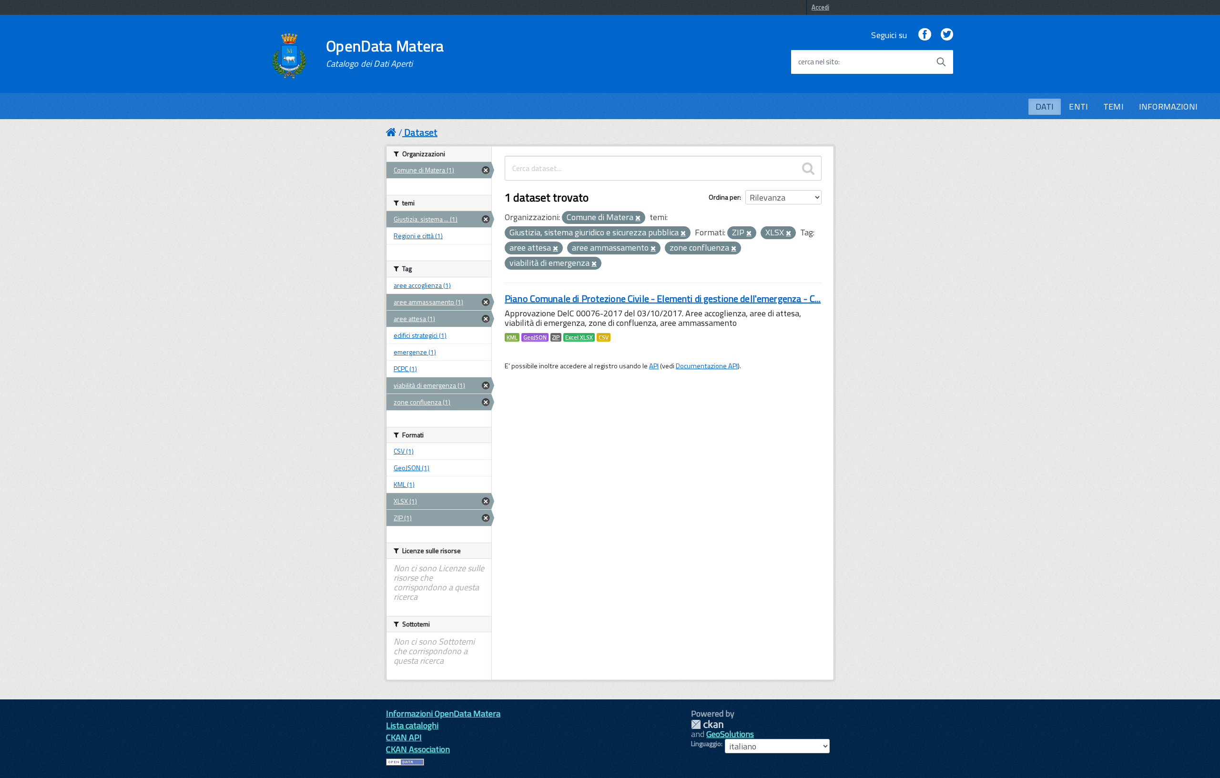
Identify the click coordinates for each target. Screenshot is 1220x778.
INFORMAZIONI (1168, 106)
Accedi (820, 7)
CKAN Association (418, 749)
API (654, 366)
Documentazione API (707, 366)
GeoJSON (535, 337)
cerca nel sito (818, 62)
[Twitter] (947, 35)
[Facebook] (924, 35)
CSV (604, 337)
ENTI (1078, 106)
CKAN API (404, 737)
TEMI (1113, 106)
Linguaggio (706, 743)
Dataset (420, 132)
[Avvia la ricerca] (941, 62)
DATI (1045, 106)
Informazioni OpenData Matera (443, 713)
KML (512, 337)
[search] (808, 168)
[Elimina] (637, 218)
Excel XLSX (579, 337)
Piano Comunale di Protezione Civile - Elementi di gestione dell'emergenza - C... (663, 298)
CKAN (707, 724)
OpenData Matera (385, 53)
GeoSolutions (730, 733)
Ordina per (724, 197)
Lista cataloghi (412, 725)
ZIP (555, 337)
